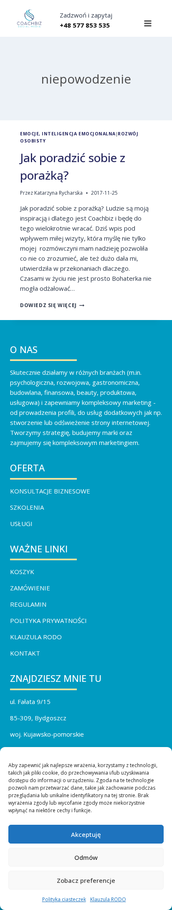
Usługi (21, 523)
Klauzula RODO (108, 899)
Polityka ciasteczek (64, 899)
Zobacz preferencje (86, 880)
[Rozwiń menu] (147, 23)
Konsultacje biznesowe (50, 491)
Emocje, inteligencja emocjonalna (68, 134)
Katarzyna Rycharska (58, 192)
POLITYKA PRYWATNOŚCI (48, 620)
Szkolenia (27, 507)
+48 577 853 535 (85, 25)
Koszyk (22, 571)
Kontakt (25, 653)
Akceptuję (86, 834)
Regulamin (28, 604)
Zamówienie (30, 588)
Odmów (86, 857)
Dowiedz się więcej (52, 305)
